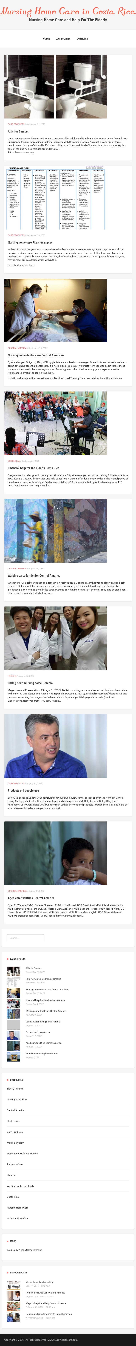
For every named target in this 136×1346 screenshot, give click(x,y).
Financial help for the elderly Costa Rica (33, 468)
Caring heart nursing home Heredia (30, 683)
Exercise (37, 1249)
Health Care (13, 1121)
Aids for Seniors (18, 131)
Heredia (12, 676)
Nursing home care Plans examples (30, 242)
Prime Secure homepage (21, 152)
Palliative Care (14, 1164)
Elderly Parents (15, 1088)
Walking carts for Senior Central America (34, 575)
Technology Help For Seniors (22, 1153)
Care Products (16, 124)
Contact (82, 38)
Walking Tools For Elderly (20, 1186)
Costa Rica (14, 461)
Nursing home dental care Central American (36, 355)
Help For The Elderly (18, 1218)
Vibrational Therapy (68, 378)
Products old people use (23, 790)
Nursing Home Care (17, 1207)
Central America (17, 348)
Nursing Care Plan (17, 1099)
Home (46, 38)
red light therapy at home (21, 265)
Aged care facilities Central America (31, 898)
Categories (63, 38)
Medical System (15, 1142)
